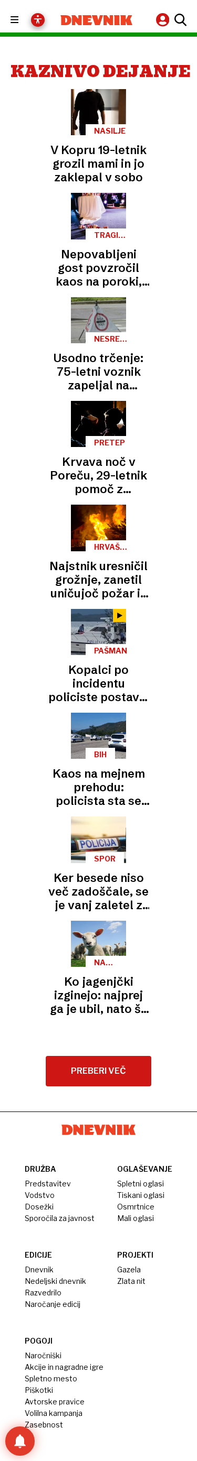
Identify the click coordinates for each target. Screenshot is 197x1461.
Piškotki (39, 1390)
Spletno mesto (51, 1378)
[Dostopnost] (38, 20)
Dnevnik (39, 1269)
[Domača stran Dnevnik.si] (96, 20)
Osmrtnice (135, 1206)
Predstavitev (48, 1183)
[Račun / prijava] (164, 19)
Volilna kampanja (53, 1413)
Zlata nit (131, 1281)
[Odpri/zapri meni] (24, 20)
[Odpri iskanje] (179, 20)
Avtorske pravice (55, 1401)
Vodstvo (40, 1195)
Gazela (129, 1269)
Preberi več (98, 1071)
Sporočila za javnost (60, 1218)
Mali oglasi (135, 1218)
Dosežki (39, 1206)
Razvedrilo (43, 1292)
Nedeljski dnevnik (55, 1281)
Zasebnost (44, 1424)
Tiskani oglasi (140, 1195)
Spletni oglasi (140, 1183)
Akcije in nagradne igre (64, 1366)
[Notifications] (20, 1441)
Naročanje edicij (52, 1304)
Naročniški (43, 1355)
